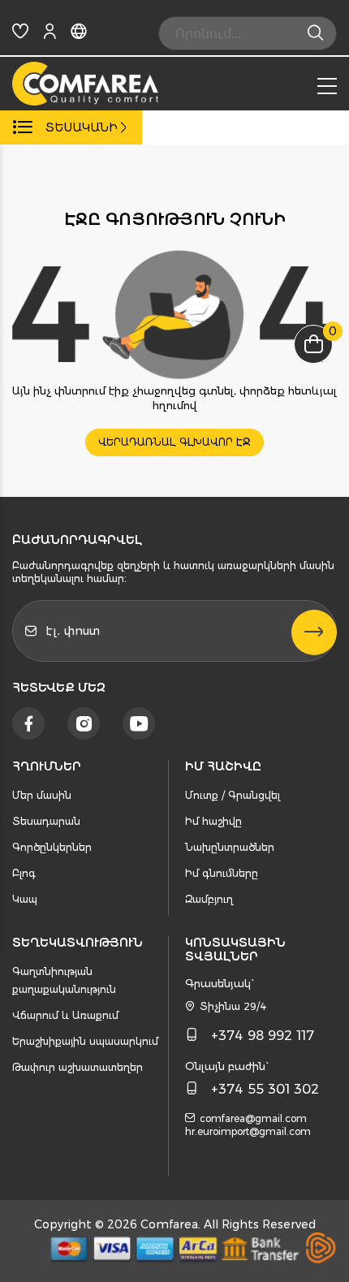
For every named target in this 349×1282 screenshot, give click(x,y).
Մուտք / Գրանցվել (232, 795)
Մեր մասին (41, 795)
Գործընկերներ (52, 847)
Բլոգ (24, 873)
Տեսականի (81, 127)
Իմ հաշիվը (213, 821)
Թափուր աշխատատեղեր (77, 1067)
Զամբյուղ (209, 899)
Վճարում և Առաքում (65, 1015)
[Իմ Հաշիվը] (49, 34)
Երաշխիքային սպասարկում (85, 1041)
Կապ (24, 899)
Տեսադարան (46, 821)
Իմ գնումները (221, 873)
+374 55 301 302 (265, 1089)
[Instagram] (83, 723)
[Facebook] (28, 723)
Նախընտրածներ (229, 847)
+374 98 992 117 (262, 1035)
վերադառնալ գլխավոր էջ (174, 442)
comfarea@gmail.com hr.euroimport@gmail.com (248, 1124)
